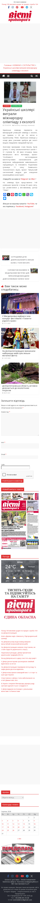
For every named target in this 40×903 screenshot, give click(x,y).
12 (13, 824)
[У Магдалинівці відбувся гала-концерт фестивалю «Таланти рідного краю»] (20, 294)
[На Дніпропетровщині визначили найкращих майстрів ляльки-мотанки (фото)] (20, 329)
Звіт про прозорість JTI (20, 884)
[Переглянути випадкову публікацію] (36, 76)
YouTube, (31, 203)
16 (34, 824)
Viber (33, 179)
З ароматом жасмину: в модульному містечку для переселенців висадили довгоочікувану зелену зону (16, 274)
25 (8, 830)
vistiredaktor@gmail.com (22, 900)
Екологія (17, 125)
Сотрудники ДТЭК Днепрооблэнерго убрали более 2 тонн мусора (22, 260)
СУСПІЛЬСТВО (16, 106)
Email (3, 454)
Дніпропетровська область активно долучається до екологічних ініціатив (19, 388)
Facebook (20, 206)
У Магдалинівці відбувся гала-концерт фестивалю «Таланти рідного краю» (16, 318)
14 (24, 824)
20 (18, 827)
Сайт (3, 465)
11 (8, 824)
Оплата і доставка (12, 880)
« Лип (19, 839)
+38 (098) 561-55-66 (22, 898)
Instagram (28, 206)
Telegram (24, 179)
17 (2, 827)
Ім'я (3, 442)
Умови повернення (28, 880)
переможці (31, 125)
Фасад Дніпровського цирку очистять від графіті (18, 658)
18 (8, 827)
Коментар (5, 412)
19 (13, 827)
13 (18, 824)
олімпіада (23, 125)
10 (2, 824)
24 (2, 830)
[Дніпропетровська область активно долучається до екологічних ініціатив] (20, 364)
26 (13, 830)
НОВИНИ (7, 106)
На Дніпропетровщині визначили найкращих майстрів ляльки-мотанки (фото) (18, 353)
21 (24, 827)
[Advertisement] (20, 43)
